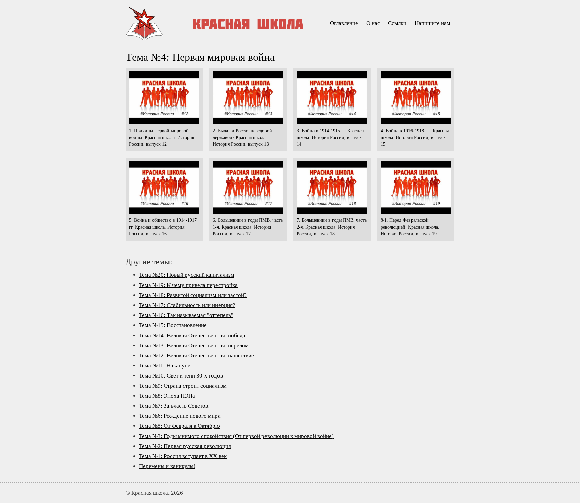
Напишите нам (432, 23)
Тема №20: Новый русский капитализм (186, 275)
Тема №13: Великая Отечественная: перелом (194, 345)
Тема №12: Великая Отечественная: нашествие (196, 355)
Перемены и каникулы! (167, 466)
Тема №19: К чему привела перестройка (188, 285)
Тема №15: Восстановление (173, 325)
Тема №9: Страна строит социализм (183, 386)
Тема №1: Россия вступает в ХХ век (183, 456)
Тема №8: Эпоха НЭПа (167, 396)
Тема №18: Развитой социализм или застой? (193, 295)
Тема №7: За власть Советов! (174, 406)
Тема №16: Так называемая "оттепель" (186, 315)
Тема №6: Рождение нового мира (180, 416)
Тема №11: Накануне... (166, 365)
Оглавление (344, 23)
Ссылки (397, 23)
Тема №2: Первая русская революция (185, 446)
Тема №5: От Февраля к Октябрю (179, 426)
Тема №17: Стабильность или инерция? (187, 305)
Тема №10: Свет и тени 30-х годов (181, 375)
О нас (373, 23)
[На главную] (158, 23)
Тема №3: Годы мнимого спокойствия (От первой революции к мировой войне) (236, 436)
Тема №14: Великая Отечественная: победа (192, 335)
